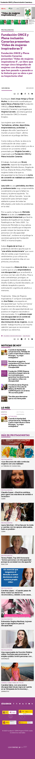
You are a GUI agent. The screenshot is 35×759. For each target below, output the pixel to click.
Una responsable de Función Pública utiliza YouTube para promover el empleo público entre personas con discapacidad (16, 655)
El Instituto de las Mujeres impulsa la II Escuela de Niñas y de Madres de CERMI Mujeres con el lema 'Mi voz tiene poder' (19, 388)
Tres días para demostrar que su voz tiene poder (17, 397)
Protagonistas (7, 29)
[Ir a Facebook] (13, 703)
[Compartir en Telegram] (21, 93)
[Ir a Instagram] (26, 703)
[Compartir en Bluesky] (32, 93)
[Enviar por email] (14, 93)
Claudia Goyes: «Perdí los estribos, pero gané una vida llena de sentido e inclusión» (17, 494)
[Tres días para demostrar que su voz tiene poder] (4, 399)
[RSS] (32, 703)
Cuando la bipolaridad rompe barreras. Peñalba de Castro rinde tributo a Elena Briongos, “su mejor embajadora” (19, 353)
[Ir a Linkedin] (22, 703)
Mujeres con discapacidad (12, 336)
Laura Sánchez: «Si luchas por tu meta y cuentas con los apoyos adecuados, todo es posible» (17, 527)
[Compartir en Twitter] (28, 93)
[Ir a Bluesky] (19, 703)
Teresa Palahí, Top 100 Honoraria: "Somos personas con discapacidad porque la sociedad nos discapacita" (16, 560)
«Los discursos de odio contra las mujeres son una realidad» (15, 462)
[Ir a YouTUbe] (29, 703)
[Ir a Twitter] (16, 703)
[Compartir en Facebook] (25, 93)
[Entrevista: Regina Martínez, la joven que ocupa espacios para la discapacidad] (17, 608)
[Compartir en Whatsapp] (18, 93)
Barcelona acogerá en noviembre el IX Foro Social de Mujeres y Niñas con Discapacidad (19, 364)
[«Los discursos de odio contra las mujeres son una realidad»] (17, 448)
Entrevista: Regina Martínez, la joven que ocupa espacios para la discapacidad (16, 623)
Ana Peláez (26, 336)
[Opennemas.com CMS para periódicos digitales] (17, 747)
